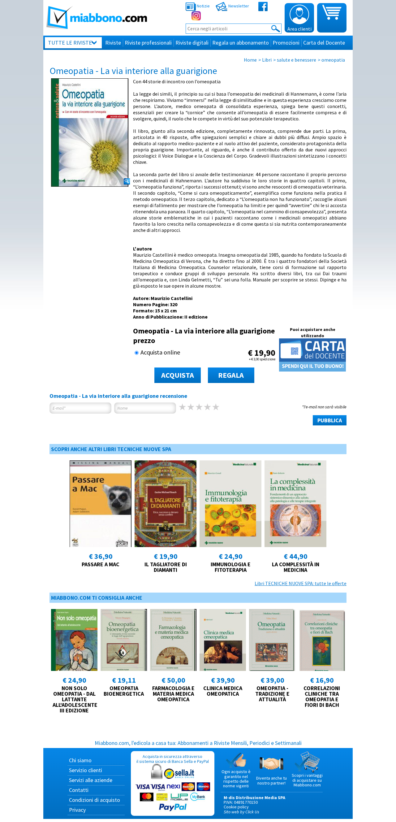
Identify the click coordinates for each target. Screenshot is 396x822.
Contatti (78, 790)
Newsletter (238, 6)
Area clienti (299, 29)
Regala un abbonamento (240, 42)
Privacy (77, 809)
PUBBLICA (329, 420)
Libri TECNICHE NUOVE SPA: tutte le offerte (300, 583)
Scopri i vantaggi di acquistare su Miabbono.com (307, 780)
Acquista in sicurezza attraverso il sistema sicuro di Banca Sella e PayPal (172, 759)
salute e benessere (296, 60)
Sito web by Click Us (241, 812)
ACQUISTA (177, 375)
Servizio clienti (85, 770)
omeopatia (333, 60)
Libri (267, 60)
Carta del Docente (324, 42)
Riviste (113, 42)
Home (250, 60)
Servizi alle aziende (90, 780)
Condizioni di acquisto (94, 799)
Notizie (203, 6)
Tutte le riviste (70, 42)
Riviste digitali (192, 42)
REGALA (231, 375)
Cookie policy (236, 807)
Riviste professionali (148, 42)
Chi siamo (80, 760)
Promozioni (286, 42)
